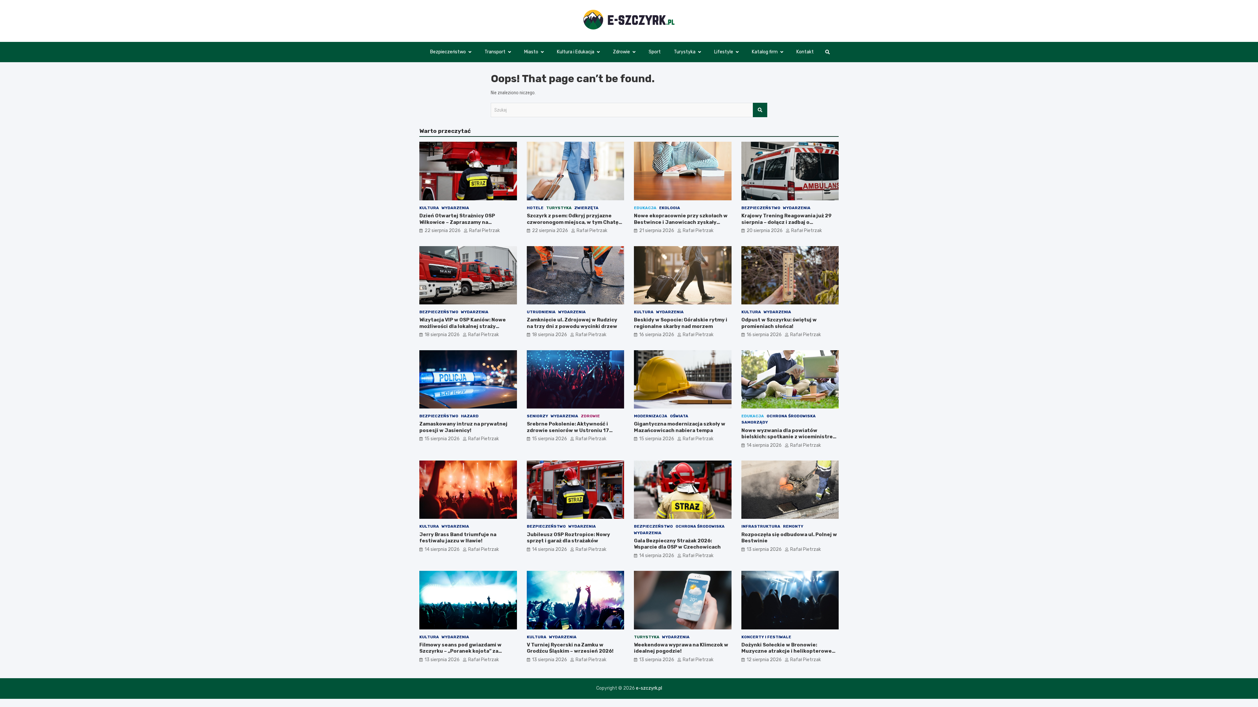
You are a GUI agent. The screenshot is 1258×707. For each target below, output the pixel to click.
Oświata (679, 416)
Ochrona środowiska (791, 416)
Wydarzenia (455, 208)
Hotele (535, 208)
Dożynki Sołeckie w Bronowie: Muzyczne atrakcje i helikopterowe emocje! (786, 651)
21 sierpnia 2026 (656, 230)
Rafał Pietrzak (484, 230)
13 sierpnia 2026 (764, 549)
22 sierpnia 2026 (443, 230)
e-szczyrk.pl (649, 688)
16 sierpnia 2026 (656, 334)
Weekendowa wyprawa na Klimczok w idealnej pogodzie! (681, 648)
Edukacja (645, 208)
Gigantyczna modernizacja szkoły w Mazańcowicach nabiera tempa (679, 427)
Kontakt (805, 52)
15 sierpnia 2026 (442, 439)
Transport (495, 52)
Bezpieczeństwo (448, 52)
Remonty (793, 526)
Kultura (429, 208)
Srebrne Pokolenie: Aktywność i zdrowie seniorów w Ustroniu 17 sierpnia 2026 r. (568, 430)
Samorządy (754, 422)
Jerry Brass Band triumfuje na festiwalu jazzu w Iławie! (457, 538)
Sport (655, 52)
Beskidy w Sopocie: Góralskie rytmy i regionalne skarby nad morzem (680, 323)
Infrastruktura (760, 526)
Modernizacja (650, 416)
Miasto (531, 52)
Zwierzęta (586, 208)
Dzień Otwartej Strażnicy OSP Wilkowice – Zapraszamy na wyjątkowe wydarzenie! (457, 222)
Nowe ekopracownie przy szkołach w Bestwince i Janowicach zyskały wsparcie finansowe (681, 222)
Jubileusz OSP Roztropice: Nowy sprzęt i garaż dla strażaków (568, 538)
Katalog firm (765, 52)
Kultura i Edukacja (575, 52)
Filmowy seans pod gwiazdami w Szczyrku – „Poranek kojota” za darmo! (460, 651)
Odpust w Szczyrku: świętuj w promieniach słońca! (779, 323)
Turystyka (685, 52)
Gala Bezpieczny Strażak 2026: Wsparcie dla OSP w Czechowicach (677, 544)
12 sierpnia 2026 (764, 659)
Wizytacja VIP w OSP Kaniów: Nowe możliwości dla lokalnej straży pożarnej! (462, 326)
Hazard (470, 416)
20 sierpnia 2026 (765, 230)
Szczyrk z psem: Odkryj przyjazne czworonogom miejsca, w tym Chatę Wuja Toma (573, 222)
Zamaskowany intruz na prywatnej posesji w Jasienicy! (463, 427)
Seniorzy (537, 416)
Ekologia (669, 208)
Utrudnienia (541, 312)
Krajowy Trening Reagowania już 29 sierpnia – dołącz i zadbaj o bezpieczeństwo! (786, 222)
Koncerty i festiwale (766, 637)
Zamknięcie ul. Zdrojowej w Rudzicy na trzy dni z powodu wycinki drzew (572, 323)
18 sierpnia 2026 (442, 334)
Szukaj (760, 110)
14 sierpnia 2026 (764, 445)
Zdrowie (621, 52)
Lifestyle (723, 52)
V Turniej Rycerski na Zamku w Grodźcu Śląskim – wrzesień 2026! (570, 648)
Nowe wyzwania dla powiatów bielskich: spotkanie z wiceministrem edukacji (789, 436)
